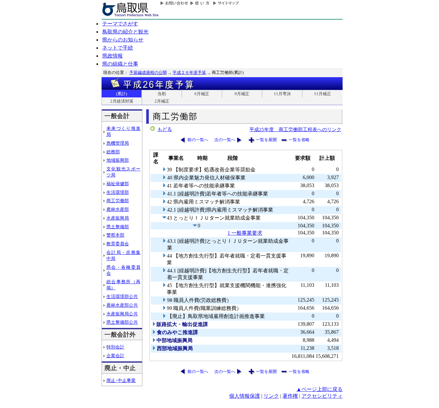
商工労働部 (117, 200)
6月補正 (201, 93)
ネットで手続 (117, 47)
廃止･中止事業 (121, 380)
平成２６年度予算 (189, 72)
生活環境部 (117, 192)
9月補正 (242, 93)
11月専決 (282, 93)
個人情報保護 (244, 396)
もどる (164, 129)
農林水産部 (117, 209)
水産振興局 (117, 218)
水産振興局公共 (122, 313)
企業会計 (115, 355)
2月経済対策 (121, 101)
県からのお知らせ (122, 39)
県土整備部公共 (122, 322)
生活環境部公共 (122, 296)
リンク (271, 396)
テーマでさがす (120, 23)
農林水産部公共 (122, 305)
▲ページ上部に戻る (319, 389)
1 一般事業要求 (245, 233)
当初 (161, 93)
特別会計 (115, 346)
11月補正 (322, 93)
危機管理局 (117, 143)
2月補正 (162, 101)
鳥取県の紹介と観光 (125, 31)
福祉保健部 (117, 183)
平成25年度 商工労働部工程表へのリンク (295, 129)
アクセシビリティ (322, 396)
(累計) (121, 93)
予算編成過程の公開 (148, 72)
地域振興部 (117, 160)
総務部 (113, 151)
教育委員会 (117, 243)
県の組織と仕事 (120, 64)
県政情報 (112, 56)
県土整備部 (117, 226)
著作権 (290, 396)
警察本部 (115, 235)
